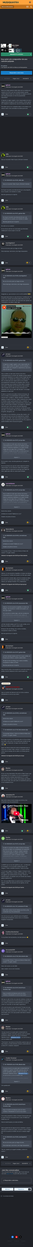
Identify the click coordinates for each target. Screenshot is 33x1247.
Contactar (16, 1241)
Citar (6, 114)
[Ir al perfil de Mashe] (3, 769)
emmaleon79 (21, 906)
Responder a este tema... (11, 1180)
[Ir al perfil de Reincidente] (3, 530)
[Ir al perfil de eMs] (3, 155)
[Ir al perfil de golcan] (3, 86)
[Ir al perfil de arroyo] (3, 355)
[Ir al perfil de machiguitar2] (3, 244)
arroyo (20, 440)
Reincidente (22, 729)
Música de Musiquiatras (20, 67)
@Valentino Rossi (15, 1037)
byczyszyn (22, 603)
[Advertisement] (16, 26)
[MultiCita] (2, 114)
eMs (20, 180)
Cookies (23, 1241)
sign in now (10, 1173)
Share (8, 1189)
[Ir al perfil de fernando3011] (3, 951)
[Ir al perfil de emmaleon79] (3, 795)
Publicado (14, 87)
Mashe (21, 1064)
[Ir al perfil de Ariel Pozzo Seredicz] (3, 688)
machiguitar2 (23, 275)
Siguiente (26, 78)
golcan (5, 65)
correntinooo (23, 535)
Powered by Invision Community (16, 1244)
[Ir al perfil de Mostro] (3, 1099)
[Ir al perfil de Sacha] (3, 838)
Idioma (10, 1241)
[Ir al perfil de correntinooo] (3, 484)
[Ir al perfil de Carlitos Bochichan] (3, 933)
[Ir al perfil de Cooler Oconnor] (3, 1059)
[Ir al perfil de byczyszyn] (3, 569)
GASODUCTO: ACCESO (16, 54)
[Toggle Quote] (4, 180)
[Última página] (31, 78)
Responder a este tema (16, 72)
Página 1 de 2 (16, 78)
